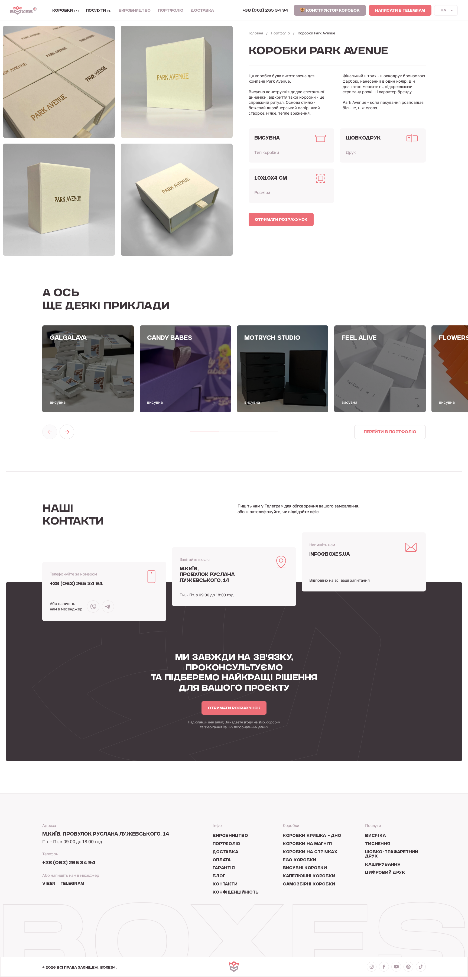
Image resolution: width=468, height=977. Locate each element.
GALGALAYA (68, 338)
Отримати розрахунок (281, 220)
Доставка (202, 10)
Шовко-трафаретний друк (391, 854)
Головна (256, 33)
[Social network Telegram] (108, 606)
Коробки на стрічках (310, 852)
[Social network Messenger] (93, 606)
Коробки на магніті (307, 844)
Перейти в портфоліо (390, 432)
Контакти (225, 884)
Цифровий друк (385, 873)
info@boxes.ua (329, 554)
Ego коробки (299, 860)
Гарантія (224, 868)
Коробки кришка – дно (312, 836)
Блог (219, 876)
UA (443, 10)
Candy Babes (169, 338)
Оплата (221, 860)
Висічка (375, 836)
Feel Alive (359, 338)
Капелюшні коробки (309, 876)
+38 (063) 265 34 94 (76, 584)
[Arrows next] (67, 432)
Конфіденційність (236, 892)
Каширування (382, 864)
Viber (48, 884)
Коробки (65, 10)
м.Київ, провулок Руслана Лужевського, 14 (207, 575)
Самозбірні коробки (309, 884)
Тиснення (377, 844)
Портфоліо (170, 10)
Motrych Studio (272, 338)
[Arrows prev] (49, 432)
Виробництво (135, 10)
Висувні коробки (305, 868)
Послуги (98, 10)
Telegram (72, 884)
